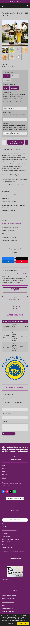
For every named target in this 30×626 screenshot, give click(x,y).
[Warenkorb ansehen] (27, 5)
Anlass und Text (7, 112)
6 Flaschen (6, 75)
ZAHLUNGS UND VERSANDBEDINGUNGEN (13, 551)
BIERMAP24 (5, 605)
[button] (5, 50)
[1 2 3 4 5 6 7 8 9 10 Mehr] (4, 142)
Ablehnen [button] (10, 623)
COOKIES (4, 527)
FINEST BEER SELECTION (8, 611)
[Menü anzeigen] (2, 5)
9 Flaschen (15, 75)
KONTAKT (4, 465)
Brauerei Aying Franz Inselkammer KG (12, 223)
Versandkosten (12, 66)
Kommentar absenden (8, 434)
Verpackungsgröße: (8, 72)
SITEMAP (4, 478)
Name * (3, 406)
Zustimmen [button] (23, 623)
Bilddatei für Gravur (8, 123)
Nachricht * (5, 421)
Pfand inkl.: (13, 84)
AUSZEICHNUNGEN (15, 315)
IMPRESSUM (5, 533)
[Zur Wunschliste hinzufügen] (26, 142)
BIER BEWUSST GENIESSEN (8, 598)
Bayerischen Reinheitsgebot (18, 184)
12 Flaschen (7, 80)
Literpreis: (5, 84)
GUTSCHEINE (5, 471)
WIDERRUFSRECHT (7, 547)
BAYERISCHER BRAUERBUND (9, 595)
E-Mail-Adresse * (6, 413)
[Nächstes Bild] (26, 33)
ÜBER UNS (4, 468)
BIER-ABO (4, 474)
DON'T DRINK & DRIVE (8, 602)
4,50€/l (6, 88)
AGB (3, 523)
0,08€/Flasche (14, 88)
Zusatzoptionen (7, 92)
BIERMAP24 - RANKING (15, 387)
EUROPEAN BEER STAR (8, 608)
